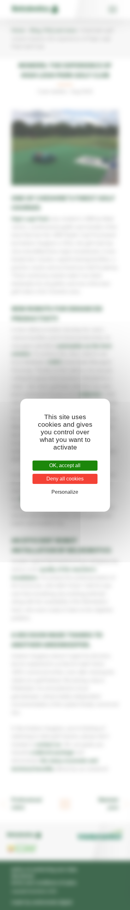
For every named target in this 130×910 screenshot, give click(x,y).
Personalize (64, 492)
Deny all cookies (65, 478)
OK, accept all (64, 465)
